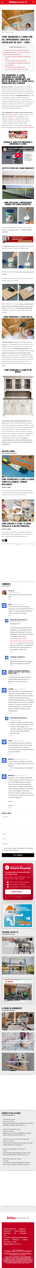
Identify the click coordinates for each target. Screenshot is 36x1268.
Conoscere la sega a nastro (18, 1062)
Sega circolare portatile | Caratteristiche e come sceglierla (18, 1021)
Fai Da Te (11, 590)
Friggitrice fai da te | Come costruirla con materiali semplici (18, 945)
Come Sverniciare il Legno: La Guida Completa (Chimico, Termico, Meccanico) (18, 482)
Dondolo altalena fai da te (18, 965)
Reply (9, 599)
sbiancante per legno (11, 114)
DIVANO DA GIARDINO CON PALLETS (14, 1149)
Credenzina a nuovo (9, 1119)
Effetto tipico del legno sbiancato (15, 61)
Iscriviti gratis (16, 892)
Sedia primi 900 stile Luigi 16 (12, 1129)
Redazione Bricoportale (18, 619)
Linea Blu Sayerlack (28, 127)
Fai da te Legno (6, 487)
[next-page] (6, 540)
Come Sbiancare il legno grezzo (15, 67)
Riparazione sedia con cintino (12, 1159)
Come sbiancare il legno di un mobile (16, 69)
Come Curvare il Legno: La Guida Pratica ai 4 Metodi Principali (16, 524)
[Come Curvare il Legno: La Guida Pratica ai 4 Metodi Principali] (18, 510)
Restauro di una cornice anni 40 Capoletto (16, 1139)
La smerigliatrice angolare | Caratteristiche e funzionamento (18, 1041)
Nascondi (23, 47)
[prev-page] (3, 540)
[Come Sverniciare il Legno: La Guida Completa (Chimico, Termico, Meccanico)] (18, 466)
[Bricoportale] (18, 2)
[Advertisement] (18, 563)
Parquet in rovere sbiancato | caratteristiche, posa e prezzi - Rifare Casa (19, 672)
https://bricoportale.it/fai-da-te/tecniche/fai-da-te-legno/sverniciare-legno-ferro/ (21, 641)
